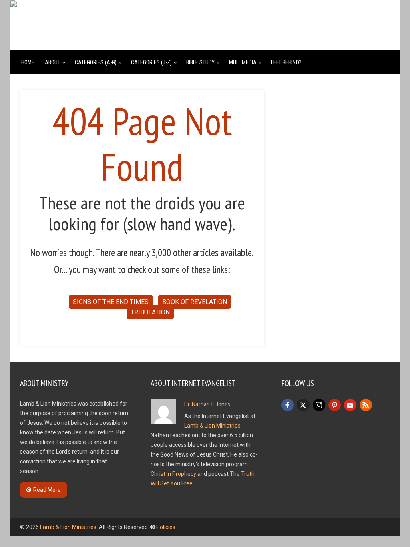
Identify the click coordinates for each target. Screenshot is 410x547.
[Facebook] (287, 405)
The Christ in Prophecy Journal (142, 18)
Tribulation (150, 312)
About (52, 62)
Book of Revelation (194, 302)
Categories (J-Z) (151, 62)
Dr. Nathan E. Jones (207, 403)
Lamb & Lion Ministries (212, 425)
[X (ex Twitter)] (303, 405)
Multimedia (243, 62)
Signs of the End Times (111, 302)
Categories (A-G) (96, 62)
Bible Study (200, 62)
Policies (165, 527)
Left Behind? (286, 62)
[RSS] (366, 405)
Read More (47, 490)
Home (27, 62)
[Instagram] (319, 405)
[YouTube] (350, 405)
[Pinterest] (334, 405)
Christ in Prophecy (173, 474)
